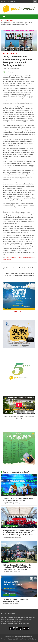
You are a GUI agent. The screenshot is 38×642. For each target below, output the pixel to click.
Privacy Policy (28, 637)
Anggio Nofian (15, 68)
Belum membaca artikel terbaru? (16, 472)
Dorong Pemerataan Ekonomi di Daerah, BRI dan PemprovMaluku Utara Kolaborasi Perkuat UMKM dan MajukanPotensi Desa (19, 533)
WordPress (33, 639)
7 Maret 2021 (6, 68)
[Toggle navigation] (3, 16)
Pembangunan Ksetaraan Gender (26, 257)
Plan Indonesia (7, 259)
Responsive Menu (35, 1)
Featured (6, 53)
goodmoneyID (17, 503)
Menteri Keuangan (11, 257)
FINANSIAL (13, 494)
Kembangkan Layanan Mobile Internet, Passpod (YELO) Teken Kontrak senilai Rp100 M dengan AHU (19, 274)
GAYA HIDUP (13, 53)
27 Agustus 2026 (7, 503)
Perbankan (14, 526)
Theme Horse (12, 639)
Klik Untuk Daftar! (19, 312)
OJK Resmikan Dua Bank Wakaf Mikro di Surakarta (18, 268)
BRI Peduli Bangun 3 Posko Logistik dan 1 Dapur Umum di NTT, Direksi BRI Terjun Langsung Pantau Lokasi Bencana (18, 567)
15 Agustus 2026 (7, 603)
